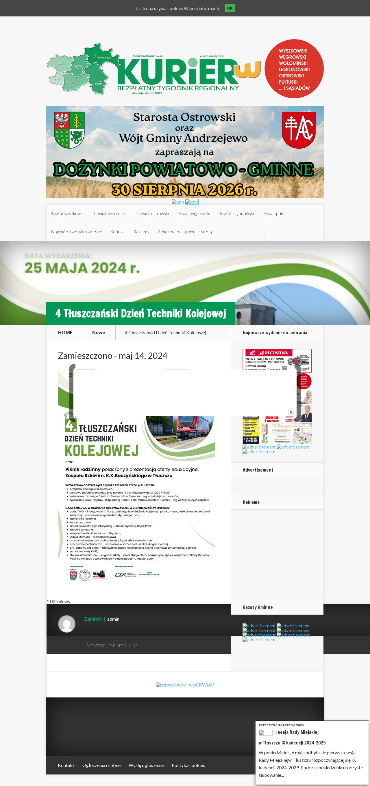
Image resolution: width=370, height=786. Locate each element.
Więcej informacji (201, 8)
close (291, 412)
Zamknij (365, 724)
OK (230, 8)
